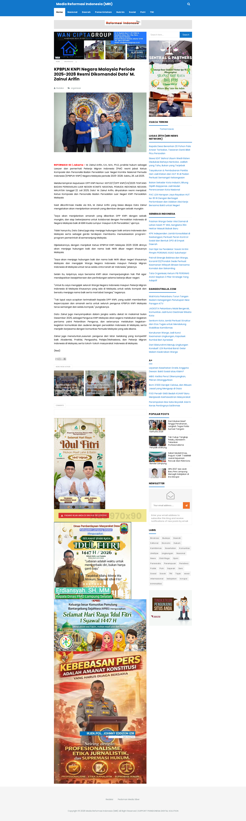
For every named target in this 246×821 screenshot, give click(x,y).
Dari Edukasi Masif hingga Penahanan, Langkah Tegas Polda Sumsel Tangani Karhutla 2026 (169, 426)
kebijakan (172, 578)
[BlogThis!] (59, 359)
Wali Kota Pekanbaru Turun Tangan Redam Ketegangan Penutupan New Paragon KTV (169, 300)
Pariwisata (155, 563)
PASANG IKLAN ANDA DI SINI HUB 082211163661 (85, 515)
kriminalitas (156, 583)
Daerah (177, 538)
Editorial (154, 543)
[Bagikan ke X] (62, 359)
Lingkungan (167, 553)
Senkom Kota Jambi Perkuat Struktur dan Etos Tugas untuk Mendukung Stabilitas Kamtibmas (169, 324)
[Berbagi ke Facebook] (64, 359)
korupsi (183, 578)
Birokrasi (154, 538)
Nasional (181, 553)
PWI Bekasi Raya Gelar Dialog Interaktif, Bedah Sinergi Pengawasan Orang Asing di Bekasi (68, 389)
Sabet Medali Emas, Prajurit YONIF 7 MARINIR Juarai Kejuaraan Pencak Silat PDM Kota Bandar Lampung (170, 458)
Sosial (153, 573)
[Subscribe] (186, 505)
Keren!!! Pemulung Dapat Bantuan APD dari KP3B (130, 392)
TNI (170, 573)
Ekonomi (166, 543)
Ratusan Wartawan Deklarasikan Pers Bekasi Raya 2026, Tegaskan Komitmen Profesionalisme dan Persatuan (100, 388)
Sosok (163, 573)
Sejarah (171, 568)
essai (187, 573)
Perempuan (170, 563)
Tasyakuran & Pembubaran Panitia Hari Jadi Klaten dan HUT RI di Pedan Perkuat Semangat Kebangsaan (169, 174)
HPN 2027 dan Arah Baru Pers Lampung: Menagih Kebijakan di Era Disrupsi (178, 473)
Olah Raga (164, 558)
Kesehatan (170, 548)
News (153, 558)
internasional (156, 578)
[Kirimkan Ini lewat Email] (56, 359)
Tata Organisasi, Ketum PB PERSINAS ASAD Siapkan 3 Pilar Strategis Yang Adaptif (169, 277)
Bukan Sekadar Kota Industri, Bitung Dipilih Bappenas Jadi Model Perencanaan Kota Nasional (168, 186)
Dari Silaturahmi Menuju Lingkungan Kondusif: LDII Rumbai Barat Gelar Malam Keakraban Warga (168, 348)
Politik (153, 568)
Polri (162, 568)
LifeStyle (154, 553)
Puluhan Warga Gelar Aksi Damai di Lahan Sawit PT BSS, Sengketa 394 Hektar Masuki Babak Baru (168, 225)
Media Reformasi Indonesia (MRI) (102, 810)
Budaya (166, 538)
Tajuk (178, 573)
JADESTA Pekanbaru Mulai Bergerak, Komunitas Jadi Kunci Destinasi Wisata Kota (170, 312)
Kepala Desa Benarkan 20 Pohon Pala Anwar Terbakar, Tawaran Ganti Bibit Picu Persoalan (170, 150)
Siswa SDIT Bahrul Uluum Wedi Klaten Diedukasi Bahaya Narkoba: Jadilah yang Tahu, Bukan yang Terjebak (169, 162)
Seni (181, 568)
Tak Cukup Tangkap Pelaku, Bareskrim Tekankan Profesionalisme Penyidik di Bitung (169, 442)
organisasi (76, 88)
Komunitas (184, 548)
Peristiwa (183, 563)
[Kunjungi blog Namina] (170, 607)
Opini (175, 558)
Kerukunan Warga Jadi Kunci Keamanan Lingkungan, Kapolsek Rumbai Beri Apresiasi (167, 336)
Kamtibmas (156, 548)
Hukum (177, 543)
